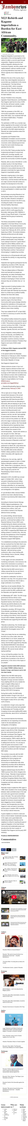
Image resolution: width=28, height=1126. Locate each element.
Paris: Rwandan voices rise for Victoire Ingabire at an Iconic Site (12, 1036)
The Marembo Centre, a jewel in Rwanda (13, 967)
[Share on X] (8, 849)
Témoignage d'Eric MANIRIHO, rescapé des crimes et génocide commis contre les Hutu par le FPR (18, 910)
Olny (5, 1119)
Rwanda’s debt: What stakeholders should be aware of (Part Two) (14, 995)
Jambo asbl (5, 1109)
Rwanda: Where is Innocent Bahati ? (11, 949)
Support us (15, 1111)
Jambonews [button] (5, 54)
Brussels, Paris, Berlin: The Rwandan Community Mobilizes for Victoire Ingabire (13, 1046)
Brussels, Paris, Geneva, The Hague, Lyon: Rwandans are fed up (13, 1077)
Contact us (15, 1113)
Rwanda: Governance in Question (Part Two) (14, 1007)
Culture (24, 1114)
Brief (24, 1110)
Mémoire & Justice (6, 1118)
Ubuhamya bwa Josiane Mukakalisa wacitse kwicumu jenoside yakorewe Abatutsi (17, 916)
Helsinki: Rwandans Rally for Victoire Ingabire (14, 1041)
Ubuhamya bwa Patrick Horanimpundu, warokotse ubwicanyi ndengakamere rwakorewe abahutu (18, 923)
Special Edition (24, 1120)
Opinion (24, 1111)
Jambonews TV (6, 1115)
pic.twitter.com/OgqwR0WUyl (9, 383)
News (24, 1109)
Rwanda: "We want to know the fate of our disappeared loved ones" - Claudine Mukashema (13, 955)
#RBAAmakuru (5, 381)
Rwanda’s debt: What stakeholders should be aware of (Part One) (14, 1001)
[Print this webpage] (14, 849)
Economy (25, 1116)
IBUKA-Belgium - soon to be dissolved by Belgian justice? (13, 989)
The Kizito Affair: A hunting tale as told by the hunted (13, 962)
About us (15, 1109)
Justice (24, 1118)
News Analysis (24, 1113)
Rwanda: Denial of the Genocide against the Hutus (13, 1082)
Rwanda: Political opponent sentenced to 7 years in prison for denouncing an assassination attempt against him (13, 1070)
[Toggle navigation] (25, 2)
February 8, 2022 (15, 388)
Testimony (25, 1117)
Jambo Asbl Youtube (5, 1112)
